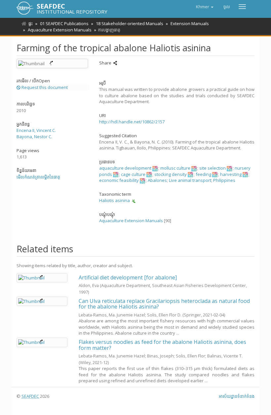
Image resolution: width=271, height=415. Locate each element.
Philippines (224, 180)
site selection (212, 168)
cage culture (133, 174)
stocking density (170, 174)
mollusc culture (175, 168)
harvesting (231, 174)
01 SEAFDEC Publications (64, 23)
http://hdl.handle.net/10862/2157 (132, 122)
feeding (203, 174)
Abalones (157, 180)
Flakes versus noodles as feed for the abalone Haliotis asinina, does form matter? (162, 345)
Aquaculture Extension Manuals (60, 30)
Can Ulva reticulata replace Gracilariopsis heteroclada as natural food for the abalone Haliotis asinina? (164, 304)
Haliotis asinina (114, 200)
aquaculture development (125, 168)
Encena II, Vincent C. (36, 130)
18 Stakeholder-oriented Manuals (129, 23)
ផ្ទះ (30, 23)
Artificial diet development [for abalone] (128, 277)
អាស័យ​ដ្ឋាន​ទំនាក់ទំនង (236, 396)
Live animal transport (190, 180)
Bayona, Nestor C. (34, 137)
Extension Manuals (190, 23)
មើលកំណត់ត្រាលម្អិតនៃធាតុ (38, 177)
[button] (204, 6)
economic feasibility (119, 180)
